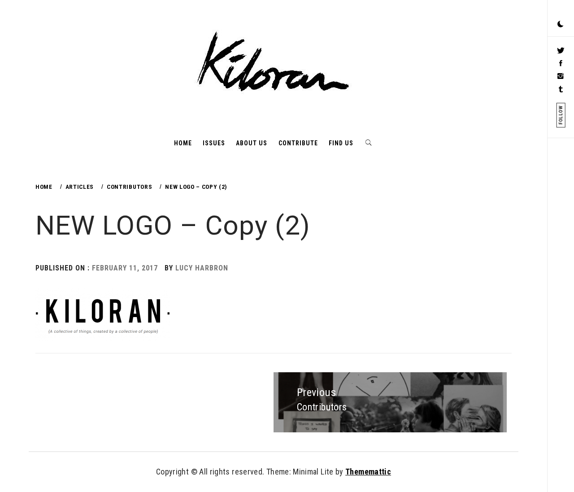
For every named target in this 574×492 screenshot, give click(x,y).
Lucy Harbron (201, 268)
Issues (214, 143)
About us (251, 143)
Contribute (298, 143)
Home (183, 143)
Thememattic (368, 471)
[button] (560, 24)
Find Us (341, 143)
